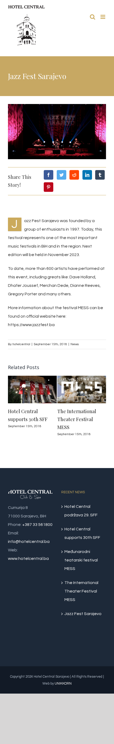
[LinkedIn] (87, 175)
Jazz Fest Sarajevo (83, 614)
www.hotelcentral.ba (28, 558)
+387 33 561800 (37, 524)
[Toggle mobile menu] (103, 17)
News (75, 344)
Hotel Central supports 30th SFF (82, 533)
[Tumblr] (100, 175)
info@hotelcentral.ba (29, 541)
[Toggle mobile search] (92, 17)
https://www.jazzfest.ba (31, 325)
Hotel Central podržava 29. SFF (81, 510)
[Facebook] (48, 175)
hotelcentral (21, 344)
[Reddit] (74, 175)
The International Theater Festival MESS (76, 419)
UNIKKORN (63, 683)
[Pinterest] (48, 187)
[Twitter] (61, 175)
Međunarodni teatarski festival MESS (81, 560)
